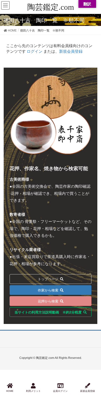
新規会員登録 (71, 51)
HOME (9, 391)
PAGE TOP (93, 373)
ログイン (34, 51)
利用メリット (33, 391)
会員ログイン (60, 391)
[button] (50, 290)
